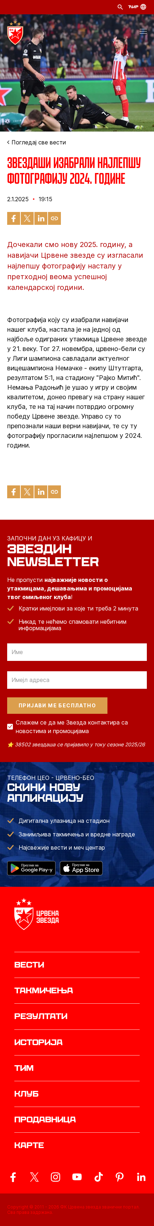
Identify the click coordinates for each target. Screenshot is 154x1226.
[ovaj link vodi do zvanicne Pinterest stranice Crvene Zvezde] (119, 1177)
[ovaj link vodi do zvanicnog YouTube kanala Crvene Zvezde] (77, 1177)
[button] (143, 32)
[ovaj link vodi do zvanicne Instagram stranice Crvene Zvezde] (55, 1177)
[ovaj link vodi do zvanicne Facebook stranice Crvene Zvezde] (13, 1177)
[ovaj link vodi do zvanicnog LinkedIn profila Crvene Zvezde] (141, 1177)
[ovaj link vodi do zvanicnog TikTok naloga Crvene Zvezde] (98, 1177)
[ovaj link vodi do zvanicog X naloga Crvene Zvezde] (34, 1177)
